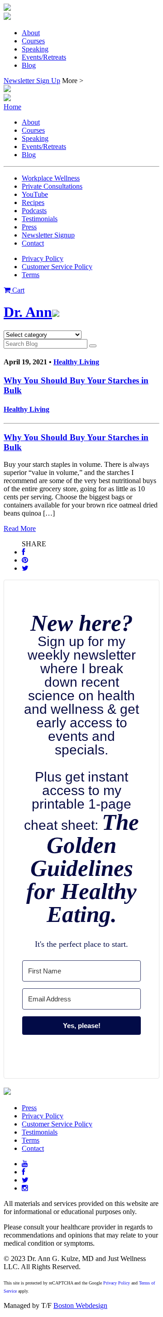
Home (12, 107)
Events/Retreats (44, 57)
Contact (33, 243)
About (31, 33)
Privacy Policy (42, 258)
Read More (20, 528)
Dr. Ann (28, 312)
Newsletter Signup (48, 235)
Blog (29, 65)
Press (29, 227)
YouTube (35, 194)
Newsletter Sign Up (32, 80)
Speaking (35, 49)
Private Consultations (52, 186)
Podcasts (34, 210)
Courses (33, 41)
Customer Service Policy (57, 266)
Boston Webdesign (80, 1305)
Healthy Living (76, 362)
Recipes (33, 202)
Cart (17, 290)
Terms (30, 275)
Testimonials (40, 219)
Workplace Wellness (51, 178)
